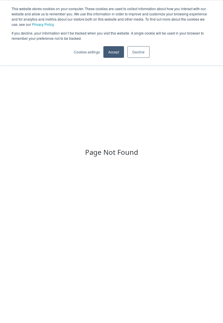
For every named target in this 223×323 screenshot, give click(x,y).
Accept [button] (113, 51)
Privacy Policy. (43, 24)
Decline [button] (138, 51)
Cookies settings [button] (87, 51)
